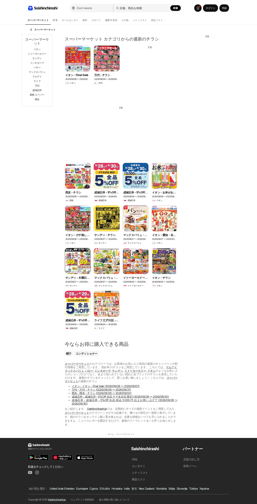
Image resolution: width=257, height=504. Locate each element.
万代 (37, 85)
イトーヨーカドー (135, 370)
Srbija (171, 488)
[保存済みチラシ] (198, 8)
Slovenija (182, 488)
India (127, 488)
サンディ (117, 370)
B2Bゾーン (190, 466)
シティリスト (140, 20)
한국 (134, 488)
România (161, 488)
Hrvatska (117, 488)
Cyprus (94, 488)
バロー (89, 370)
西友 (37, 99)
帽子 (69, 353)
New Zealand (146, 488)
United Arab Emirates (61, 488)
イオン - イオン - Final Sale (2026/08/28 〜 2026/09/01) (106, 386)
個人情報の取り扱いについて (114, 499)
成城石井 (37, 90)
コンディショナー (86, 353)
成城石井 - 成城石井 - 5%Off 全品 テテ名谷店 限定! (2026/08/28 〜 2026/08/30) (120, 396)
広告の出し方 (191, 459)
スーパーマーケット (77, 363)
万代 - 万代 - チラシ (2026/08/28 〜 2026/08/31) (101, 389)
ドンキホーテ (103, 370)
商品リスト (157, 20)
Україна (204, 488)
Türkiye (193, 488)
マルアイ (171, 367)
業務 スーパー (37, 94)
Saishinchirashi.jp (97, 408)
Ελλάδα (105, 488)
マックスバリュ (74, 370)
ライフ (37, 81)
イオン (151, 370)
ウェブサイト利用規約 (82, 499)
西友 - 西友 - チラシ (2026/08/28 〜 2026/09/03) (101, 393)
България (82, 488)
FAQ (134, 459)
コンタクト (138, 466)
